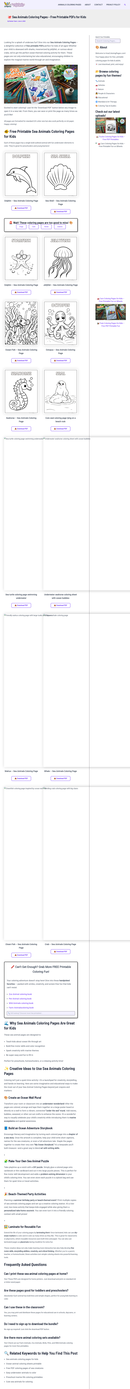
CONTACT (98, 5)
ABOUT (88, 5)
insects (59, 227)
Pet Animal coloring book (20, 998)
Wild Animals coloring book (21, 1003)
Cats (33, 227)
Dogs (21, 227)
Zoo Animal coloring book (20, 994)
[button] (125, 4)
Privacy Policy (113, 5)
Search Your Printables (102, 37)
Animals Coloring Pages (69, 5)
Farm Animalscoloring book (21, 1007)
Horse (46, 227)
